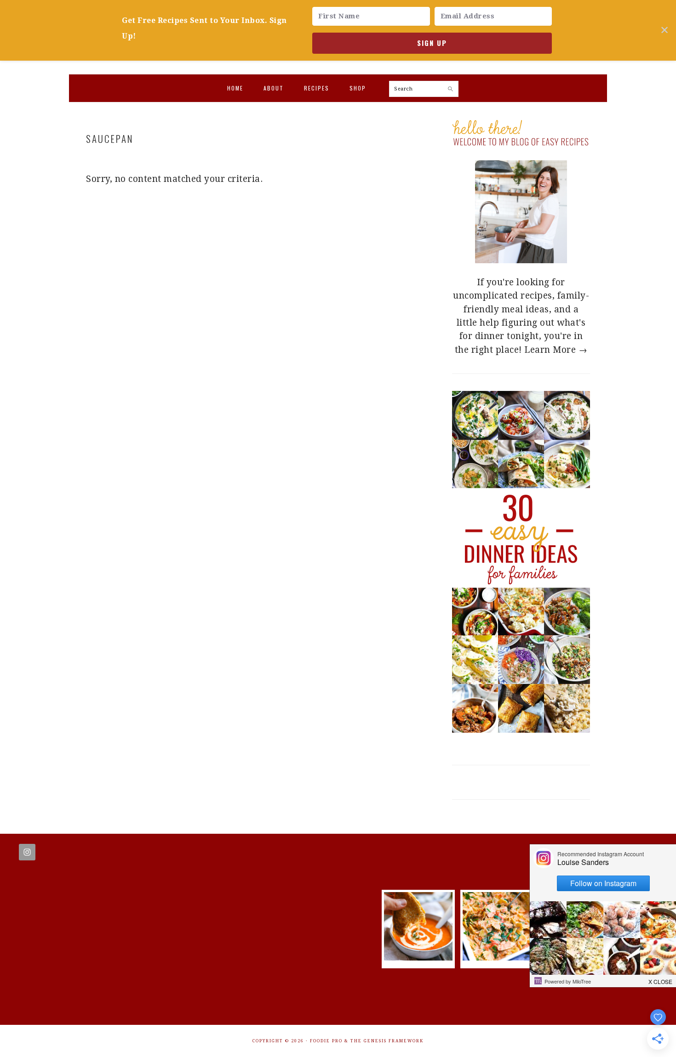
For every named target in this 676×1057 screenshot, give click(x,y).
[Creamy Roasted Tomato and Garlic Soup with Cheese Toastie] (418, 957)
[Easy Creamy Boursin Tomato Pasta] (497, 957)
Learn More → (555, 350)
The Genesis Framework (387, 1041)
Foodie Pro (326, 1041)
